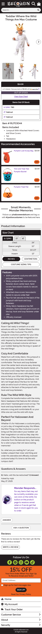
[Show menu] (3, 4)
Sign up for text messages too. (17, 585)
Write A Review (10, 547)
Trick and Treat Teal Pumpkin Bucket (21, 170)
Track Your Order (14, 609)
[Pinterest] (15, 562)
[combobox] (18, 10)
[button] (39, 4)
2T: (5, 112)
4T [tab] (23, 238)
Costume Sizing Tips (21, 264)
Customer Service (11, 614)
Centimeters (30, 259)
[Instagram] (21, 562)
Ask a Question (21, 528)
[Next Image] (38, 42)
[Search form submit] (38, 10)
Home (8, 599)
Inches (11, 259)
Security (5, 625)
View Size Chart (21, 96)
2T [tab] (17, 238)
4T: (5, 117)
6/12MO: (7, 107)
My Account (11, 604)
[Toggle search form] (33, 4)
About (4, 619)
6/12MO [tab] (7, 238)
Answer (7, 520)
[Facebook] (9, 562)
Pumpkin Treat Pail (21, 187)
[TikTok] (32, 562)
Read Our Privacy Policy (21, 594)
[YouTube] (26, 562)
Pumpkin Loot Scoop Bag (23, 151)
